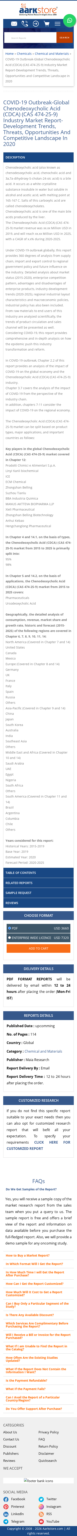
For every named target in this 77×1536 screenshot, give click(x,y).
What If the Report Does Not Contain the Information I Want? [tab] (36, 1370)
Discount (9, 1446)
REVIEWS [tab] (12, 903)
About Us (10, 1432)
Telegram (16, 1521)
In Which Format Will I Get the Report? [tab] (34, 1264)
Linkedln (16, 1514)
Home (9, 54)
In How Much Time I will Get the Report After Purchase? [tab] (35, 1273)
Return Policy (48, 1446)
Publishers (11, 1453)
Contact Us (11, 1439)
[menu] (35, 23)
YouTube (52, 1521)
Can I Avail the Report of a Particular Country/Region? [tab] (33, 1398)
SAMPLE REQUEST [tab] (18, 893)
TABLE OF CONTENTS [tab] (21, 873)
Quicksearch (47, 1460)
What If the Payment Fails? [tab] (26, 1389)
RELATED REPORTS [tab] (19, 883)
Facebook (17, 1499)
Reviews (9, 1460)
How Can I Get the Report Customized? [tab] (35, 1284)
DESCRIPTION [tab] (15, 157)
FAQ (41, 1439)
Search (65, 37)
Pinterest (16, 1506)
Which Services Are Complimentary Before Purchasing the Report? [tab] (37, 1324)
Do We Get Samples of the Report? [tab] (31, 1189)
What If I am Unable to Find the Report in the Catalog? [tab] (36, 1347)
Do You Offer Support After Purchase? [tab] (34, 1409)
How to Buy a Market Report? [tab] (28, 1255)
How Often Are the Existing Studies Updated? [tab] (32, 1359)
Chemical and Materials (52, 54)
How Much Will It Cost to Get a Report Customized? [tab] (34, 1293)
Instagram (53, 1506)
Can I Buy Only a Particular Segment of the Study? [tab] (37, 1305)
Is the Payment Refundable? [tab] (26, 1380)
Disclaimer (46, 1453)
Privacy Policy (48, 1432)
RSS (48, 1514)
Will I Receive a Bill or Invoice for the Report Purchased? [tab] (38, 1336)
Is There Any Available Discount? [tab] (30, 1315)
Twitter (51, 1499)
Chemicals (25, 54)
